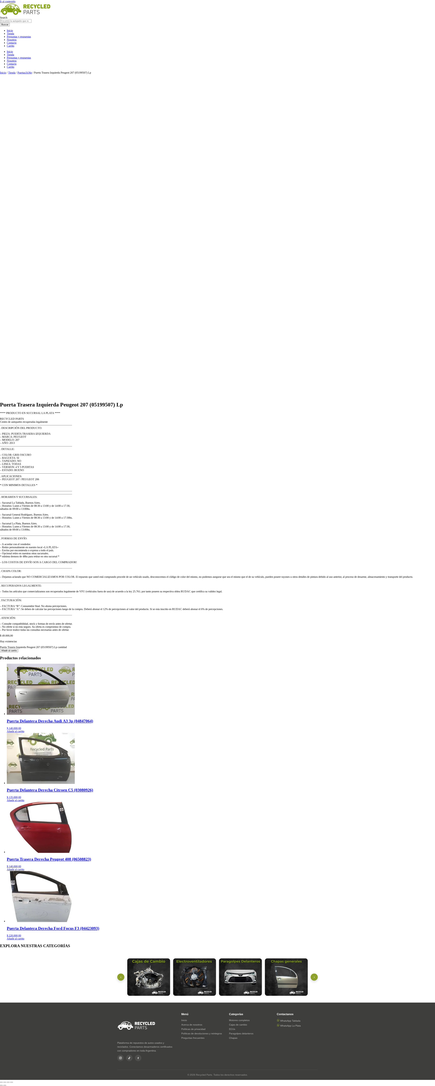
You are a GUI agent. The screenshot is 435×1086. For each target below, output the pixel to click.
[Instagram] (120, 1058)
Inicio (10, 30)
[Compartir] (8, 1082)
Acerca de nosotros (191, 1024)
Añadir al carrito (9, 650)
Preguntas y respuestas (19, 36)
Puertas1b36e (25, 72)
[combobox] (15, 21)
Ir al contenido (7, 1)
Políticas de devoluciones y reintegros (201, 1033)
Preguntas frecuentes (192, 1038)
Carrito (10, 45)
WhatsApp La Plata (290, 1025)
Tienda (10, 33)
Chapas (233, 1038)
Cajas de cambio (238, 1024)
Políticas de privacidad (193, 1029)
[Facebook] (138, 1058)
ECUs (232, 1029)
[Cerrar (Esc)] (11, 1082)
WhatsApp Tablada (290, 1020)
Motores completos (239, 1020)
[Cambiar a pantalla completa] (4, 1082)
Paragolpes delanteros (241, 1033)
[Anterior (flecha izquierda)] (1, 1085)
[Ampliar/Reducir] (1, 1082)
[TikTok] (129, 1058)
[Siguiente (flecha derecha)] (4, 1085)
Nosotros (11, 39)
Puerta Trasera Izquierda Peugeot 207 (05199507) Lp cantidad (33, 647)
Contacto (11, 42)
